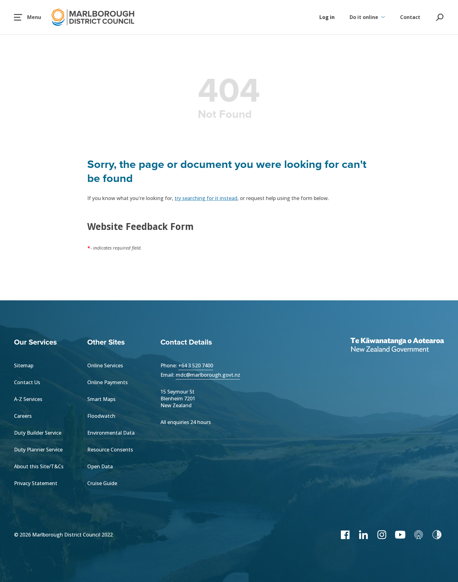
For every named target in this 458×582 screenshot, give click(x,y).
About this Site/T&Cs (39, 466)
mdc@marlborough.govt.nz (208, 374)
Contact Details (186, 342)
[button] (27, 17)
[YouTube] (400, 535)
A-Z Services (28, 399)
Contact (410, 17)
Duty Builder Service (37, 432)
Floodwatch (101, 416)
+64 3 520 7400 (195, 365)
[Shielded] (437, 535)
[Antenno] (419, 535)
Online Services (105, 365)
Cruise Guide (102, 483)
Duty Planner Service (38, 449)
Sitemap (23, 365)
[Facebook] (345, 535)
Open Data (100, 466)
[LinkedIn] (363, 535)
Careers (23, 416)
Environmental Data (111, 432)
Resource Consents (110, 449)
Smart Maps (101, 399)
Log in (327, 17)
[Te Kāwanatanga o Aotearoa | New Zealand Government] (397, 345)
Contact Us (27, 382)
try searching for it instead (205, 198)
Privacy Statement (35, 483)
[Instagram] (382, 535)
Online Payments (107, 382)
